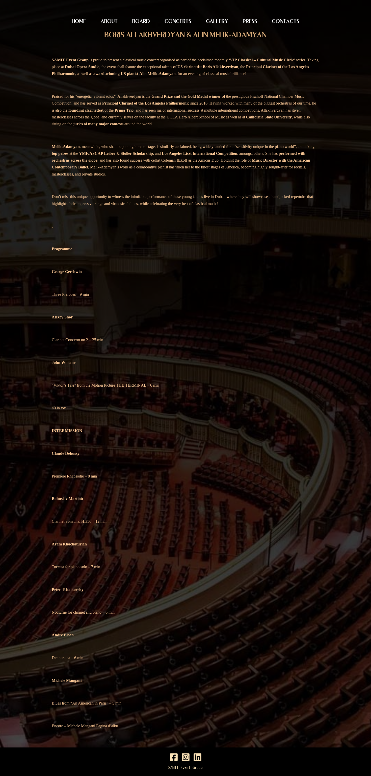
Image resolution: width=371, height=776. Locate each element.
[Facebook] (173, 757)
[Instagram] (185, 757)
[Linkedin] (197, 757)
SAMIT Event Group (185, 767)
